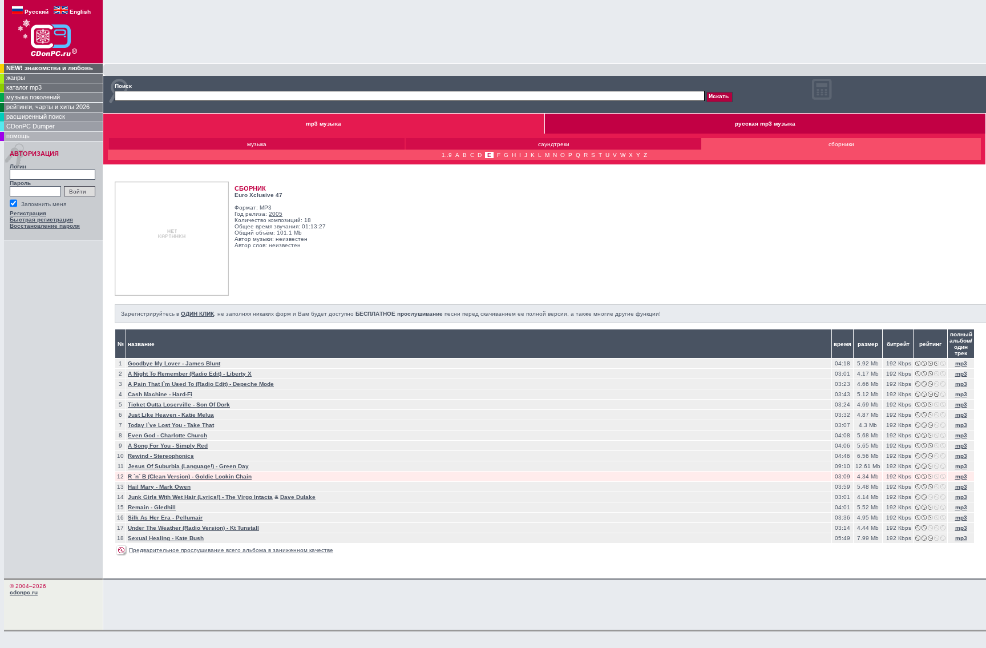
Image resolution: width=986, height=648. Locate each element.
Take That (200, 425)
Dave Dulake (298, 497)
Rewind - (140, 456)
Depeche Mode (253, 384)
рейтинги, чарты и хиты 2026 (48, 106)
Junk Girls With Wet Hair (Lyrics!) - (176, 497)
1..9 (447, 155)
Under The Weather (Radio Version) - (179, 528)
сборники (841, 144)
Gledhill (165, 507)
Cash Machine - (150, 394)
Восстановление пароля (45, 226)
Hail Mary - (143, 487)
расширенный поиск (35, 116)
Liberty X (239, 374)
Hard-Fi (182, 394)
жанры (15, 77)
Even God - (144, 435)
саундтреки (553, 144)
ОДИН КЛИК (197, 314)
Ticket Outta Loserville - (162, 404)
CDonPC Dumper (30, 126)
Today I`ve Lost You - (157, 425)
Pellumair (189, 517)
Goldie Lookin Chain (223, 476)
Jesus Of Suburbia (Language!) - (173, 466)
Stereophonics (173, 456)
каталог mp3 (24, 87)
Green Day (234, 466)
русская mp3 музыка (765, 123)
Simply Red (192, 445)
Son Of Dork (213, 404)
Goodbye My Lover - (156, 363)
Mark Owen (175, 487)
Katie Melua (197, 415)
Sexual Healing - (151, 538)
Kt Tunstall (244, 528)
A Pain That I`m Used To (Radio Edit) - (180, 384)
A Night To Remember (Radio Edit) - (177, 374)
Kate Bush (189, 538)
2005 (275, 214)
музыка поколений (33, 97)
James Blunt (202, 363)
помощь (18, 135)
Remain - (141, 507)
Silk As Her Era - (152, 517)
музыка (256, 144)
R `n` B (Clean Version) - (161, 476)
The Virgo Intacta (249, 497)
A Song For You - (152, 445)
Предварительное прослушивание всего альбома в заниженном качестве (231, 550)
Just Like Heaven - (154, 415)
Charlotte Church (183, 435)
